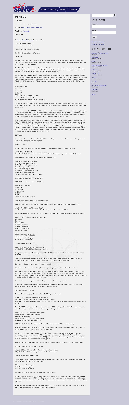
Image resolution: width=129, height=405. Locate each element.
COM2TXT (95, 69)
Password (94, 30)
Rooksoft (26, 31)
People (63, 9)
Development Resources (99, 65)
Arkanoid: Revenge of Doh (100, 53)
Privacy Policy (41, 401)
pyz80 (93, 77)
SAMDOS (95, 89)
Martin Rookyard (37, 27)
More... (94, 94)
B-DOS (94, 81)
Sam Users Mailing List (25, 40)
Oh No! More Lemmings (99, 85)
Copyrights (72, 9)
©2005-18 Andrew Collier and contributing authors (24, 401)
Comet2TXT (95, 73)
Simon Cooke (25, 27)
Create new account (98, 42)
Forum (43, 9)
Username (95, 24)
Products (53, 9)
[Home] (25, 7)
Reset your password (98, 44)
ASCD (93, 61)
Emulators (95, 57)
